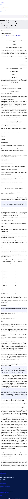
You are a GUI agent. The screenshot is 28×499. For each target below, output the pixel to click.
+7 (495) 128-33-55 (3, 473)
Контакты (1, 495)
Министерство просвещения (3, 483)
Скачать (2, 37)
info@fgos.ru (2, 475)
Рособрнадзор (1, 489)
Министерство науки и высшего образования (5, 486)
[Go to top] (0, 469)
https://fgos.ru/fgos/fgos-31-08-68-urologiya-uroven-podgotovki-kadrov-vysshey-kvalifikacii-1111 (11, 35)
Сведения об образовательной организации (4, 492)
